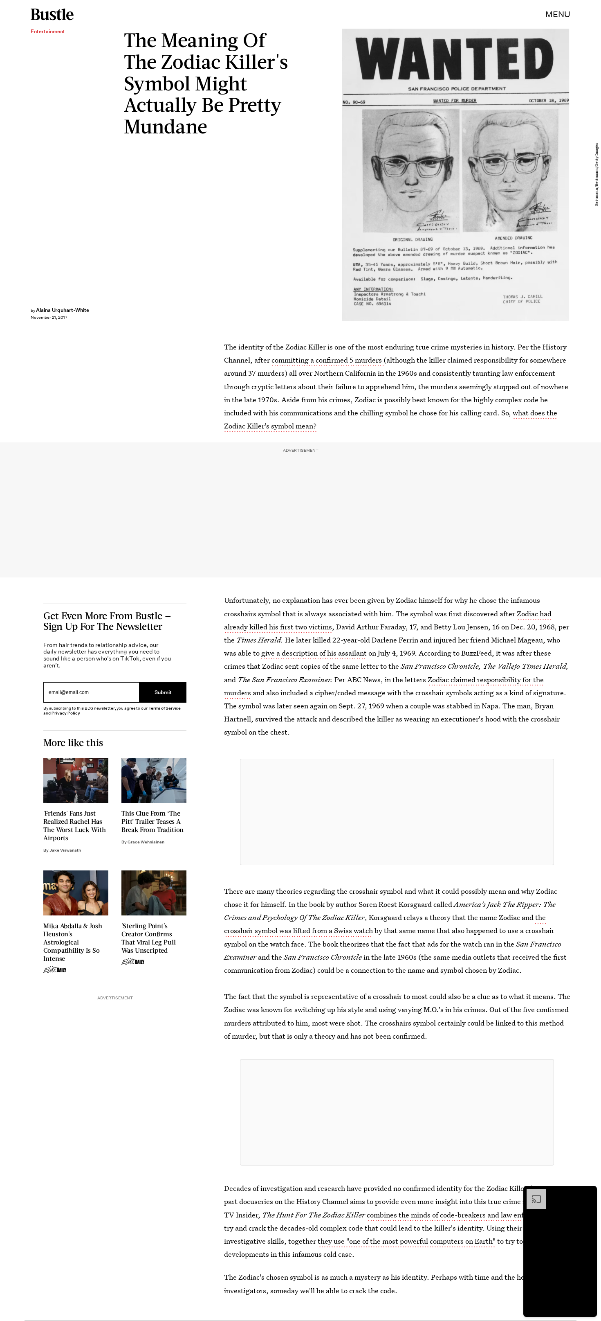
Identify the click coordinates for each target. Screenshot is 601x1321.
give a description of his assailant (314, 653)
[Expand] (532, 1193)
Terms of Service (164, 708)
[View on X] (397, 812)
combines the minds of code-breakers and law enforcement (460, 1215)
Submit (163, 692)
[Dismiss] (587, 1193)
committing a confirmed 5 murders (327, 360)
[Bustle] (52, 14)
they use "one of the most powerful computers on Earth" (407, 1241)
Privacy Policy (66, 713)
